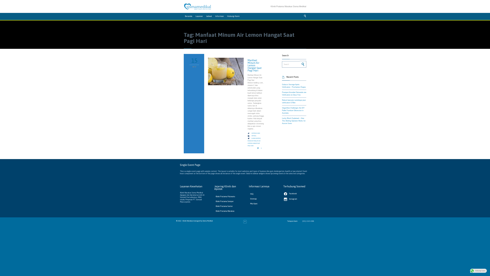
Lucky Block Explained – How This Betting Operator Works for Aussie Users (293, 120)
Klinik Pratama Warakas (225, 211)
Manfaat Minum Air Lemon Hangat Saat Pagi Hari (255, 65)
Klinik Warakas (188, 221)
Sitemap (253, 199)
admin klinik (256, 133)
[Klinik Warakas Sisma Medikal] (197, 6)
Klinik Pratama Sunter (224, 206)
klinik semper (256, 138)
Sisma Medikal (208, 221)
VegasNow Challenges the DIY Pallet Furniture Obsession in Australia (293, 110)
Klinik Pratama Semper (225, 201)
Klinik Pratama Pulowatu (225, 196)
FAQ (251, 194)
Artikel (254, 135)
